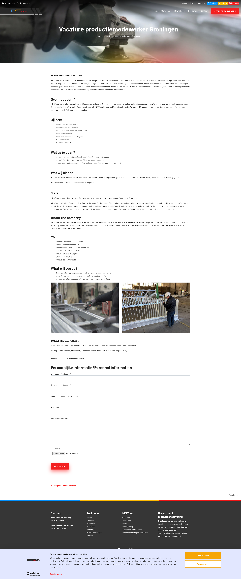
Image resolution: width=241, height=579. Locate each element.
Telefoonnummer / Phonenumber (65, 396)
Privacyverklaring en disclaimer (135, 532)
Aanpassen (201, 564)
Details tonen (56, 574)
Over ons (185, 3)
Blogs (124, 523)
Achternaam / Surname (61, 385)
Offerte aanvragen (225, 11)
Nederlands (23, 3)
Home (156, 10)
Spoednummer (9, 3)
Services (165, 10)
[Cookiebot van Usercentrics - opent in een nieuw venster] (33, 574)
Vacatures (201, 3)
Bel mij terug (127, 526)
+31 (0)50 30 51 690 (58, 520)
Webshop (193, 3)
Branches (179, 10)
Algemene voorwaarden (132, 529)
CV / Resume (56, 448)
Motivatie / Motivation (60, 418)
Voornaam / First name (61, 374)
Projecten (193, 10)
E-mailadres (56, 407)
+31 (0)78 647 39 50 (58, 528)
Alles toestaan (203, 556)
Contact (204, 10)
